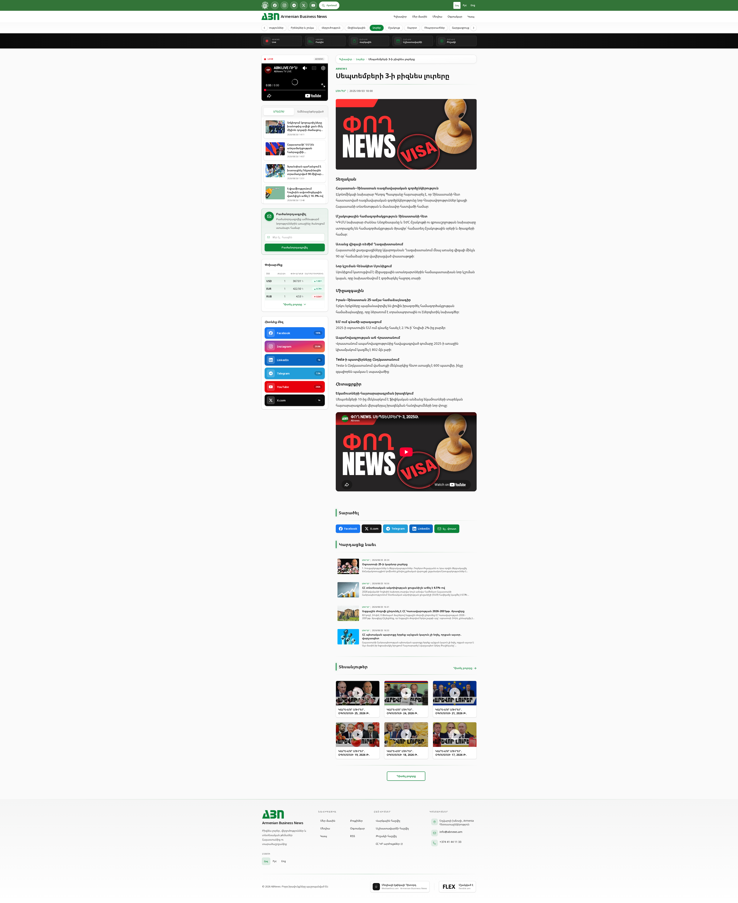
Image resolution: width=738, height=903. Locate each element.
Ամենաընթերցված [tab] (310, 111)
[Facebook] (275, 5)
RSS (352, 836)
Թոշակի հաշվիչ (386, 836)
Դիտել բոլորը (292, 304)
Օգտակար (455, 16)
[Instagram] (284, 5)
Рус (465, 5)
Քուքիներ (356, 820)
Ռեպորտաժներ (434, 27)
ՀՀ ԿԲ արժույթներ (388, 844)
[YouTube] (313, 5)
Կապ (471, 16)
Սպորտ (412, 27)
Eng (473, 5)
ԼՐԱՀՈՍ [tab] (278, 111)
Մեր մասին (419, 16)
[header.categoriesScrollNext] (473, 28)
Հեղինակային (356, 27)
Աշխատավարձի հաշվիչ (392, 828)
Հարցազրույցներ (463, 27)
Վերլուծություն (330, 27)
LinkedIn (424, 528)
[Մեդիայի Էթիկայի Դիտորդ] (265, 5)
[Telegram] (294, 5)
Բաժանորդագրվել (295, 247)
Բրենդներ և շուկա (302, 27)
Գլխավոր (400, 16)
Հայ (457, 5)
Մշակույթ (394, 27)
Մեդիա (437, 16)
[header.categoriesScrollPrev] (264, 28)
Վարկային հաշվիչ (388, 820)
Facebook (350, 528)
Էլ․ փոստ (449, 528)
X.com (374, 528)
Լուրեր (377, 27)
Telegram (398, 528)
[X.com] (304, 5)
